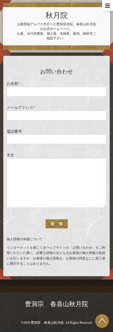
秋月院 (57, 15)
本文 (10, 155)
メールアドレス (21, 108)
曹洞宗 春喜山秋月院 (56, 304)
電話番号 (14, 131)
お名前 (13, 84)
